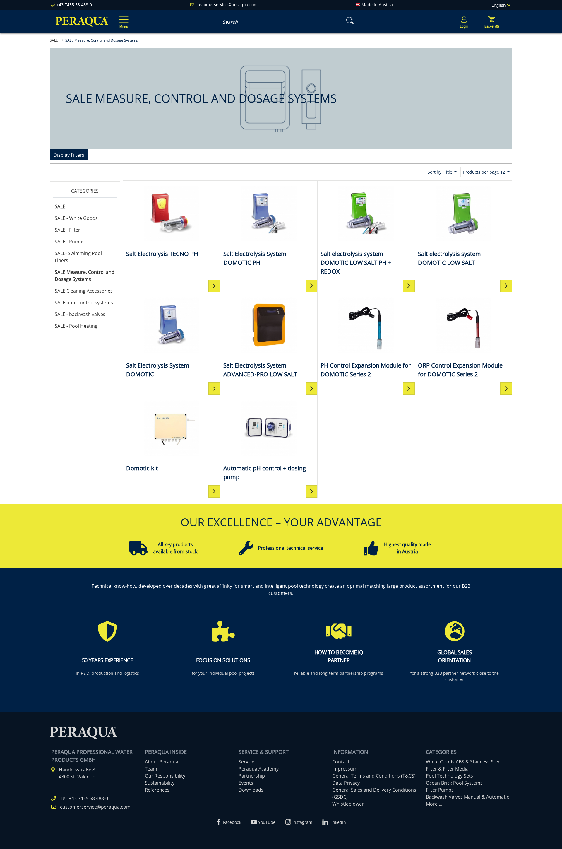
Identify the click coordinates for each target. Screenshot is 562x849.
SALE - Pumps (70, 241)
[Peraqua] (82, 21)
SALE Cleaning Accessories (84, 291)
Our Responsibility (165, 776)
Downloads (251, 790)
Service (246, 762)
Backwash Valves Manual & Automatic (467, 797)
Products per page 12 (484, 172)
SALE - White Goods (76, 218)
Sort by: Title (440, 172)
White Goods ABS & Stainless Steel (464, 762)
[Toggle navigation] (123, 18)
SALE (60, 206)
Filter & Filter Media (447, 769)
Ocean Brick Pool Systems (454, 783)
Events (246, 783)
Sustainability (159, 783)
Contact (340, 762)
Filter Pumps (440, 790)
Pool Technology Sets (449, 776)
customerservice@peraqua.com (227, 4)
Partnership (252, 776)
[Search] (349, 21)
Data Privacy (346, 783)
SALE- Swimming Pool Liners (78, 257)
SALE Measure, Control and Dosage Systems (84, 275)
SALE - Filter (67, 230)
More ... (434, 804)
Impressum (344, 769)
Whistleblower (348, 804)
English (499, 5)
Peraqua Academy (259, 769)
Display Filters (69, 155)
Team (151, 769)
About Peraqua (161, 762)
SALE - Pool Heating (76, 326)
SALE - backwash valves (80, 314)
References (157, 790)
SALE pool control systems (84, 302)
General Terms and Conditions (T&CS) (374, 776)
